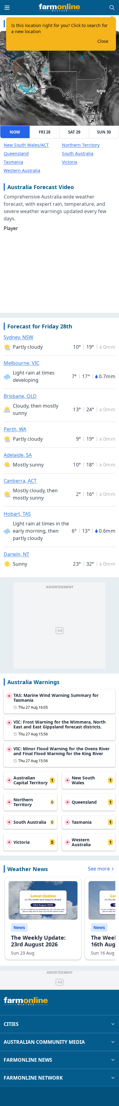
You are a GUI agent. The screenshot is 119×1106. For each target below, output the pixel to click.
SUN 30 (104, 132)
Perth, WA (15, 429)
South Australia (77, 153)
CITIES (11, 1024)
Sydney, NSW (18, 337)
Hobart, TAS (17, 513)
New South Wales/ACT (26, 145)
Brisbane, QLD (20, 396)
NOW (15, 132)
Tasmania (13, 162)
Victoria (69, 162)
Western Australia (22, 170)
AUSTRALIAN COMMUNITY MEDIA (44, 1042)
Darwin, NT (16, 554)
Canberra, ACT (20, 480)
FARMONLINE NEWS (28, 1060)
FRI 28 (44, 132)
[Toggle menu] (7, 8)
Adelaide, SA (18, 455)
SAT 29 (74, 132)
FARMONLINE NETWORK (33, 1077)
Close (102, 41)
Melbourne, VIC (21, 363)
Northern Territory (80, 145)
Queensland (16, 153)
